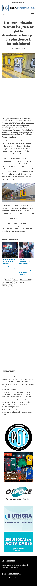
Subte (10, 285)
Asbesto (15, 279)
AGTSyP (8, 279)
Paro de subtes (7, 282)
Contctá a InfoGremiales (10, 567)
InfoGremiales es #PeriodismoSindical (15, 565)
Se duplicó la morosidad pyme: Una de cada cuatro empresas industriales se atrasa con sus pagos (17, 412)
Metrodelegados (25, 279)
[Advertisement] (18, 97)
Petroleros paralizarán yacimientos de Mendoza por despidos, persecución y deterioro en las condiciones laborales (18, 387)
